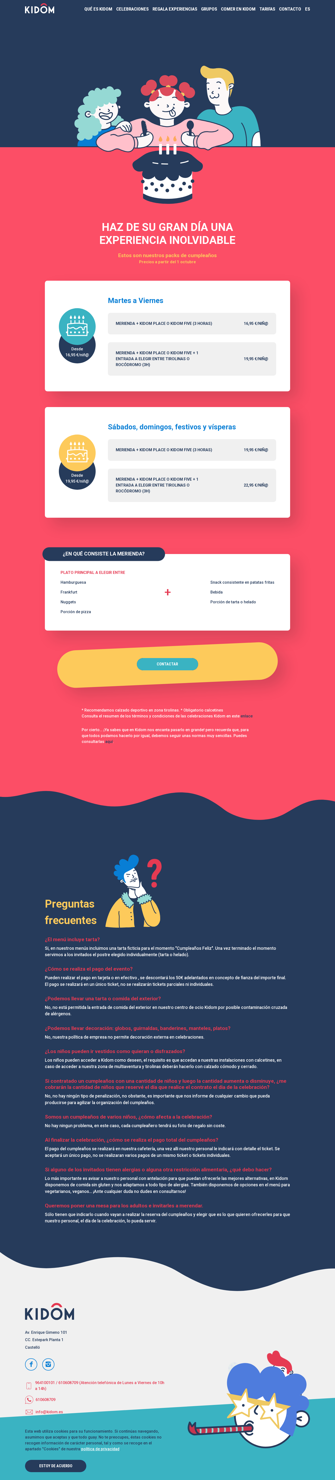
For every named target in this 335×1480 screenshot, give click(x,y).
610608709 (45, 1399)
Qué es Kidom (98, 9)
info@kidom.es (49, 1412)
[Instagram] (48, 1364)
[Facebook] (31, 1364)
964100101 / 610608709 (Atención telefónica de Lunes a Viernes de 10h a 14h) (99, 1385)
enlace (247, 716)
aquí (109, 741)
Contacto (290, 9)
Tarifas (267, 9)
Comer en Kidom (238, 9)
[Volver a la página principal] (39, 9)
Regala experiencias (175, 9)
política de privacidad (100, 1449)
